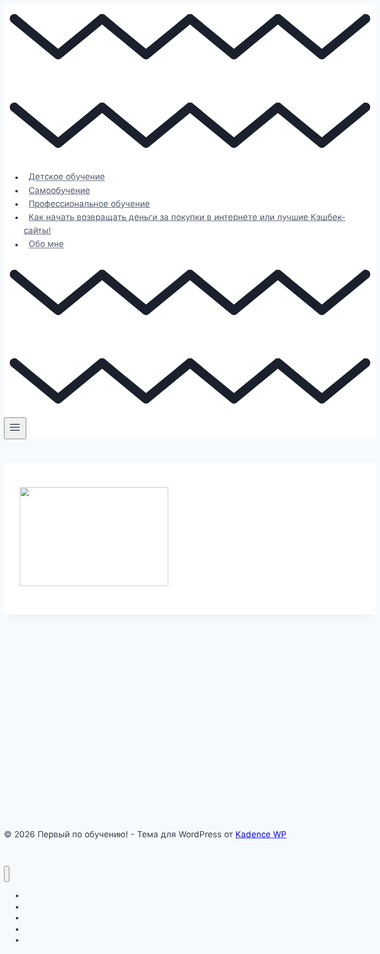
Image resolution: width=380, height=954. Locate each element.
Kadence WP (261, 834)
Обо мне (46, 244)
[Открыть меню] (15, 428)
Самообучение (59, 190)
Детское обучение (67, 177)
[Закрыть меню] (6, 874)
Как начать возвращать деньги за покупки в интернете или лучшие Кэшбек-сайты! (184, 223)
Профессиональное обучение (89, 204)
